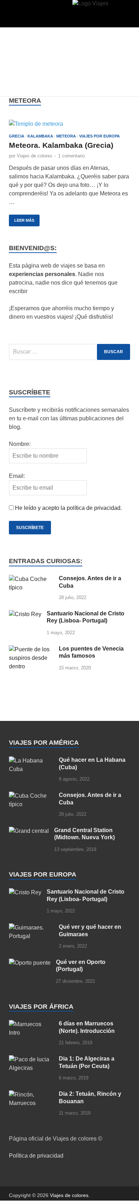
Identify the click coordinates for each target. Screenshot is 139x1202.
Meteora (66, 136)
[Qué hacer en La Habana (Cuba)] (31, 761)
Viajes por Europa (99, 136)
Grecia (16, 136)
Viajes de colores (34, 155)
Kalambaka (40, 136)
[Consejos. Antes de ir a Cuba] (31, 579)
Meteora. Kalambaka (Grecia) (61, 145)
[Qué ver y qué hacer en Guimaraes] (31, 928)
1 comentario (71, 155)
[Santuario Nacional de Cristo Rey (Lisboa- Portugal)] (25, 614)
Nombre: (20, 444)
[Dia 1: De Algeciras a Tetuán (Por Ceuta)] (31, 1059)
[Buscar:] (69, 352)
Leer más (21, 218)
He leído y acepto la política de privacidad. (68, 508)
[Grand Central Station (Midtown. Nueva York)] (29, 831)
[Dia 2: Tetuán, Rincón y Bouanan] (31, 1094)
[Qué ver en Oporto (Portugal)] (30, 963)
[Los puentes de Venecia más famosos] (31, 649)
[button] (21, 15)
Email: (17, 476)
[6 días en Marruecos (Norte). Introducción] (31, 1024)
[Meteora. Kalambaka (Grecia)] (69, 123)
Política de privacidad (36, 1156)
